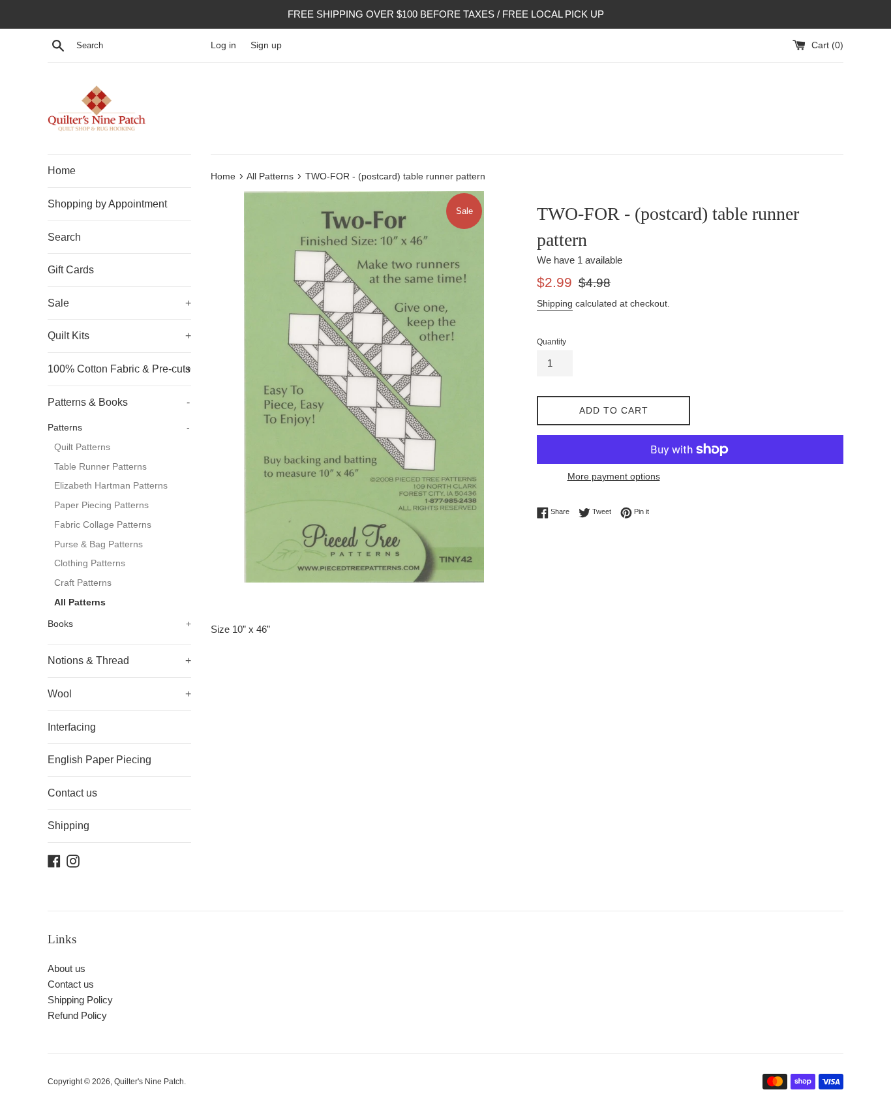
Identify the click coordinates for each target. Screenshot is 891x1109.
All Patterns (80, 602)
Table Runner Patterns (100, 467)
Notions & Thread (119, 660)
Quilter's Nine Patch (149, 1081)
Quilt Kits (119, 335)
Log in (223, 45)
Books (119, 624)
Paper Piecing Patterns (101, 505)
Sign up (266, 45)
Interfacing (72, 727)
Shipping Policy (80, 999)
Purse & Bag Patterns (98, 544)
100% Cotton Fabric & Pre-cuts (119, 368)
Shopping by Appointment (107, 203)
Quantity (551, 341)
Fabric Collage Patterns (102, 525)
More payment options (613, 476)
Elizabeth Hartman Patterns (111, 486)
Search (64, 237)
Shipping (68, 825)
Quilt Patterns (82, 447)
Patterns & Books (119, 402)
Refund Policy (77, 1015)
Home (62, 170)
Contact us (72, 792)
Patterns (119, 428)
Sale (119, 303)
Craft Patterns (83, 583)
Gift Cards (71, 269)
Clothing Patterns (89, 563)
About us (66, 968)
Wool (119, 693)
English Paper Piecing (99, 759)
